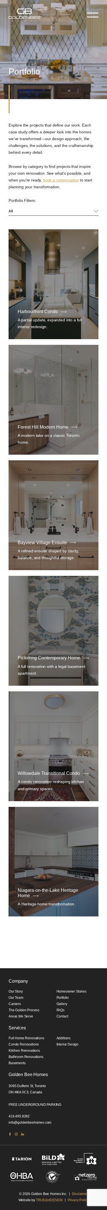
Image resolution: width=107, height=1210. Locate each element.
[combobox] (53, 211)
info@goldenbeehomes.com (30, 1123)
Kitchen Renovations (24, 1051)
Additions (63, 1038)
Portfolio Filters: (22, 200)
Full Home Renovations (26, 1038)
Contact (62, 1016)
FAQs (60, 1010)
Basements (17, 1063)
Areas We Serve (21, 1016)
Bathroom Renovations (26, 1057)
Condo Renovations (24, 1044)
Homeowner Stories (71, 991)
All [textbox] (11, 211)
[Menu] (92, 15)
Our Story (16, 991)
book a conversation (61, 180)
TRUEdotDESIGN (49, 1200)
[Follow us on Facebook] (10, 1134)
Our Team (16, 998)
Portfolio (62, 998)
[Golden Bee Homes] (25, 15)
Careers (15, 1004)
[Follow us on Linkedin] (22, 1134)
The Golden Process (24, 1010)
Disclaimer (80, 1194)
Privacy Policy (78, 1200)
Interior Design (67, 1044)
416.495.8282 (19, 1116)
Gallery (61, 1004)
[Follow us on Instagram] (16, 1134)
